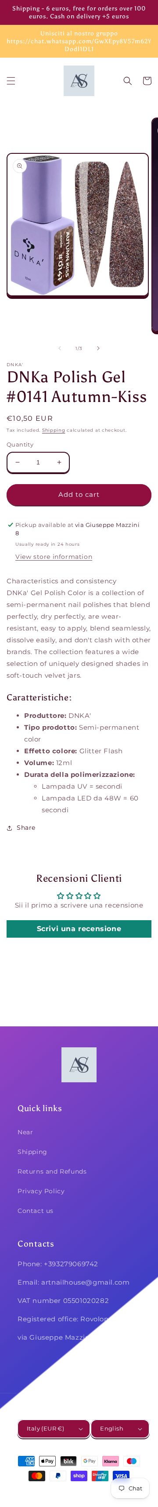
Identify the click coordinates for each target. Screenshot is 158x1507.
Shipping (53, 430)
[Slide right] (98, 348)
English (111, 1428)
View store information (53, 557)
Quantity (20, 444)
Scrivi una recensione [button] (79, 929)
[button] (11, 80)
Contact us (36, 1211)
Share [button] (26, 827)
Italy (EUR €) (45, 1428)
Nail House (65, 1492)
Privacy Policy (41, 1191)
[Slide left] (59, 348)
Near (25, 1132)
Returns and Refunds (52, 1171)
